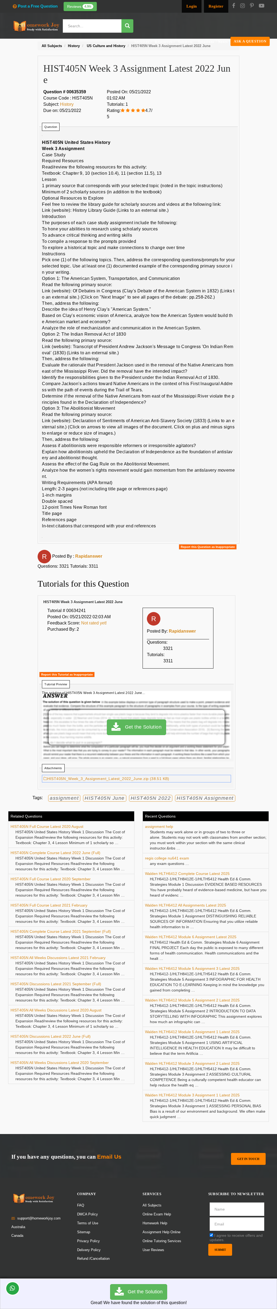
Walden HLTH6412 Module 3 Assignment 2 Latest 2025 (192, 1063)
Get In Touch (248, 1159)
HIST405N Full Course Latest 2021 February (49, 905)
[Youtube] (262, 6)
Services (141, 42)
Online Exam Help (157, 1214)
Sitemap (83, 1232)
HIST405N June (105, 798)
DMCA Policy (87, 1214)
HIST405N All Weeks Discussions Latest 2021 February (58, 958)
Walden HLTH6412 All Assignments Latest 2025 (185, 905)
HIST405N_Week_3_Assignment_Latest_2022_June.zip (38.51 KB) (108, 778)
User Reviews (153, 1250)
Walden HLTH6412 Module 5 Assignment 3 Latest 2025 (192, 968)
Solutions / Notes (213, 42)
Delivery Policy (89, 1250)
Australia (18, 1227)
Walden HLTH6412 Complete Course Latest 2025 (187, 873)
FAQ (80, 1205)
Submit (220, 1249)
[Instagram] (242, 6)
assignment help (159, 826)
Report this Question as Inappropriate (208, 546)
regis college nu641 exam (167, 858)
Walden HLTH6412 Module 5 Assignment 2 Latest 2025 (192, 1000)
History (67, 104)
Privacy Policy (88, 1241)
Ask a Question (250, 41)
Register (216, 6)
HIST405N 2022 (151, 798)
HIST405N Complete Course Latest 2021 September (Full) (61, 931)
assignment (64, 798)
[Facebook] (233, 6)
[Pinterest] (252, 6)
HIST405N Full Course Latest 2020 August (47, 826)
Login (191, 6)
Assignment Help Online (161, 1232)
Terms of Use (87, 1223)
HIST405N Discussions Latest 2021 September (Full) (56, 984)
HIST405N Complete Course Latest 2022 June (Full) (55, 853)
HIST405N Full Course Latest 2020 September (51, 879)
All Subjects (152, 1205)
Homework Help (155, 1223)
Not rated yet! (94, 623)
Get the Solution (140, 726)
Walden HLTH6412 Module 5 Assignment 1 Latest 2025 (192, 1032)
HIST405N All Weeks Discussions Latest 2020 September (60, 1062)
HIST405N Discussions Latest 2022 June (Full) (51, 1036)
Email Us (109, 1156)
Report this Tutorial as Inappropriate (67, 674)
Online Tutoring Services (162, 1241)
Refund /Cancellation (93, 1259)
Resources (164, 42)
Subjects (185, 42)
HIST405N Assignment (205, 798)
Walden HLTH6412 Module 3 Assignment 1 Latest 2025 (192, 1095)
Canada (17, 1236)
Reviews (79, 6)
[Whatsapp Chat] (12, 1288)
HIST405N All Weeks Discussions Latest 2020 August (56, 1010)
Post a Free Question (38, 6)
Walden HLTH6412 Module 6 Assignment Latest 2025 (190, 937)
